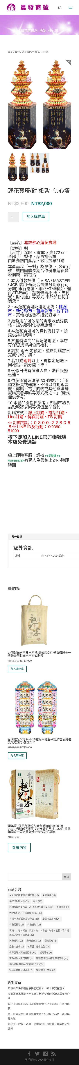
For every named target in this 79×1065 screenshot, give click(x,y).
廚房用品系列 (51, 919)
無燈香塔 (16, 941)
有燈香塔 (34, 924)
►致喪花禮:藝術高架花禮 (24, 895)
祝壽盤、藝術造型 (38, 946)
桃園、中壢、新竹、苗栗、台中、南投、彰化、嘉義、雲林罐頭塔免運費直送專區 (39, 932)
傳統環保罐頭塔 (19, 901)
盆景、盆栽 (16, 946)
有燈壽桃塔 (16, 924)
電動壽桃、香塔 (45, 970)
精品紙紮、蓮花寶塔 (21, 958)
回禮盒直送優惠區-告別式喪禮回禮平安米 (31, 907)
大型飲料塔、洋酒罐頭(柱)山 (25, 913)
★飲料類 (49, 895)
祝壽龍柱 (46, 952)
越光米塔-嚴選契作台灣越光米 (26, 964)
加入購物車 (36, 217)
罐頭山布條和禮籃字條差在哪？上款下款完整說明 (36, 988)
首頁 (10, 52)
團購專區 (63, 907)
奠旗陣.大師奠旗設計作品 (24, 919)
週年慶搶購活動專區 (21, 970)
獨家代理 (50, 941)
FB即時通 (50, 455)
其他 (17, 52)
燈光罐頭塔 (33, 941)
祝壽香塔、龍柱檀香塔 (22, 952)
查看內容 (19, 848)
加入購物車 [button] (17, 668)
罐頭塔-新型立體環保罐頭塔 (52, 958)
